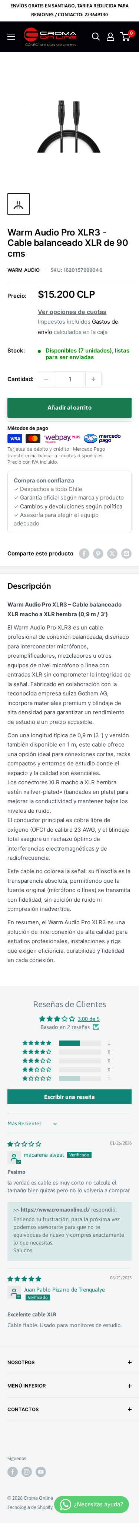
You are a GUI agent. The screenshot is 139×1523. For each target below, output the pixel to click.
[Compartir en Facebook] (84, 553)
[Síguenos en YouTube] (41, 1472)
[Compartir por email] (126, 553)
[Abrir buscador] (96, 37)
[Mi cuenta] (110, 37)
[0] (125, 36)
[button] (37, 1043)
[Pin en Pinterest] (98, 553)
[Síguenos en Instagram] (26, 1472)
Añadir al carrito (69, 407)
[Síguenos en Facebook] (12, 1472)
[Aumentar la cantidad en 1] (93, 379)
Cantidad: (20, 379)
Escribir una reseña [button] (69, 1096)
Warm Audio (23, 270)
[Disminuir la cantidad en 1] (46, 379)
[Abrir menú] (11, 37)
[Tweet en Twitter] (112, 553)
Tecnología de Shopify (30, 1507)
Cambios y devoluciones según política (71, 506)
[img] (24, 1144)
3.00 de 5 (89, 1019)
